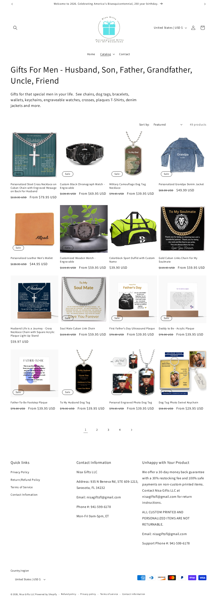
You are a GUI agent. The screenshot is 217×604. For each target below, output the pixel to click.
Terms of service (109, 594)
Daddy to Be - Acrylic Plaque (176, 328)
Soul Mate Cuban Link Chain (77, 328)
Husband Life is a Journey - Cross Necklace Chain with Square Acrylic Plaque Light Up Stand (32, 332)
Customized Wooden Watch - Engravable (78, 259)
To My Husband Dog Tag (75, 402)
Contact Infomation (24, 494)
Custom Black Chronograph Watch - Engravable (82, 186)
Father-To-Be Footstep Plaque (29, 402)
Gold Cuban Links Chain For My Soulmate (178, 259)
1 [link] (85, 429)
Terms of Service (22, 487)
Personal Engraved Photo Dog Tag (130, 402)
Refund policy (68, 594)
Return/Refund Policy (25, 480)
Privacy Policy (20, 472)
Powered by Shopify (46, 594)
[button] (15, 27)
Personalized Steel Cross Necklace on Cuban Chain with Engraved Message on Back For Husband (34, 188)
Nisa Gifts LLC (27, 594)
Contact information (133, 594)
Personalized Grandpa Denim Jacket (181, 184)
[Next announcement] (205, 4)
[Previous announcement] (12, 4)
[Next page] (131, 430)
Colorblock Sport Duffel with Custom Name (132, 259)
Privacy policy (88, 594)
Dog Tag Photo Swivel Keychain (178, 402)
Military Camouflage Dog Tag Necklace (127, 186)
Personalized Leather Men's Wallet (32, 258)
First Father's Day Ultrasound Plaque (132, 328)
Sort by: (144, 124)
